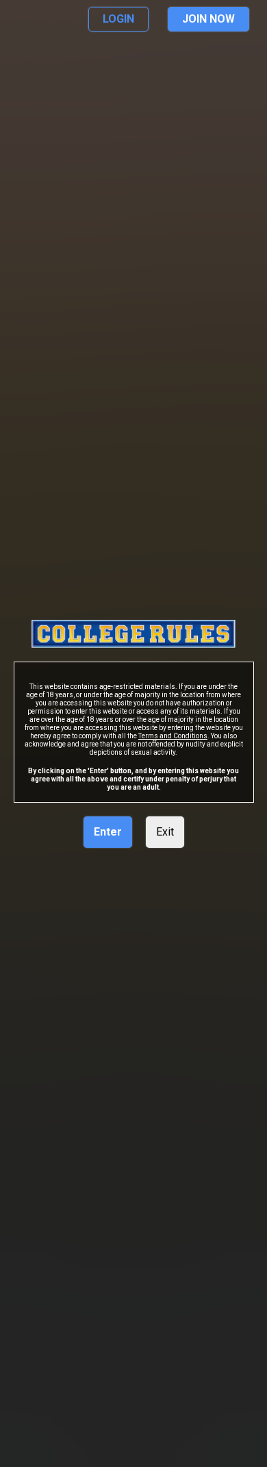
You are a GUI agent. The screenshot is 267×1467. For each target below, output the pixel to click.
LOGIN (118, 18)
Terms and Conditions (172, 736)
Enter (108, 831)
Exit (165, 831)
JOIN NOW (208, 18)
